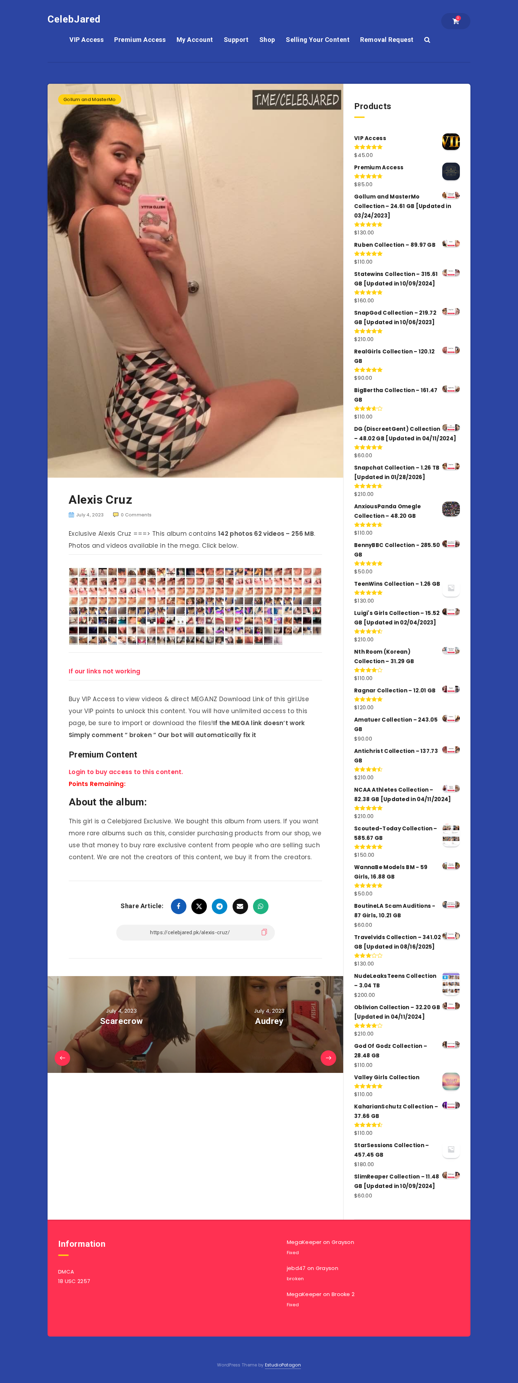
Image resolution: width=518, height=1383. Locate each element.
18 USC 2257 (74, 1281)
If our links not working (104, 671)
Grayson (343, 1242)
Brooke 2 (343, 1294)
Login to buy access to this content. (126, 772)
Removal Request (387, 39)
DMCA (66, 1271)
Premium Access (140, 39)
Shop (267, 39)
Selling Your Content (318, 39)
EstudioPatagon (283, 1365)
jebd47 (296, 1268)
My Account (195, 39)
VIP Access (86, 39)
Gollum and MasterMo (89, 99)
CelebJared (74, 19)
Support (236, 39)
